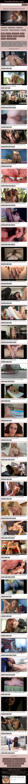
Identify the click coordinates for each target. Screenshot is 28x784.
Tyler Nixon (21, 36)
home (3, 768)
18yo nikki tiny (7, 763)
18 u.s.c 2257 (9, 768)
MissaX (15, 36)
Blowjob (3, 38)
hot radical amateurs (20, 761)
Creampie (9, 36)
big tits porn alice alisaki (8, 761)
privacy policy (16, 768)
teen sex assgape (7, 759)
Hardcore (8, 33)
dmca (15, 769)
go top (18, 769)
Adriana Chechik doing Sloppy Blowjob (15, 773)
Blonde (22, 33)
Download (23, 30)
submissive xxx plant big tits (14, 765)
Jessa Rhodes (15, 33)
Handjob (3, 36)
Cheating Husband (11, 38)
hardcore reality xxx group (19, 759)
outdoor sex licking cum (18, 763)
